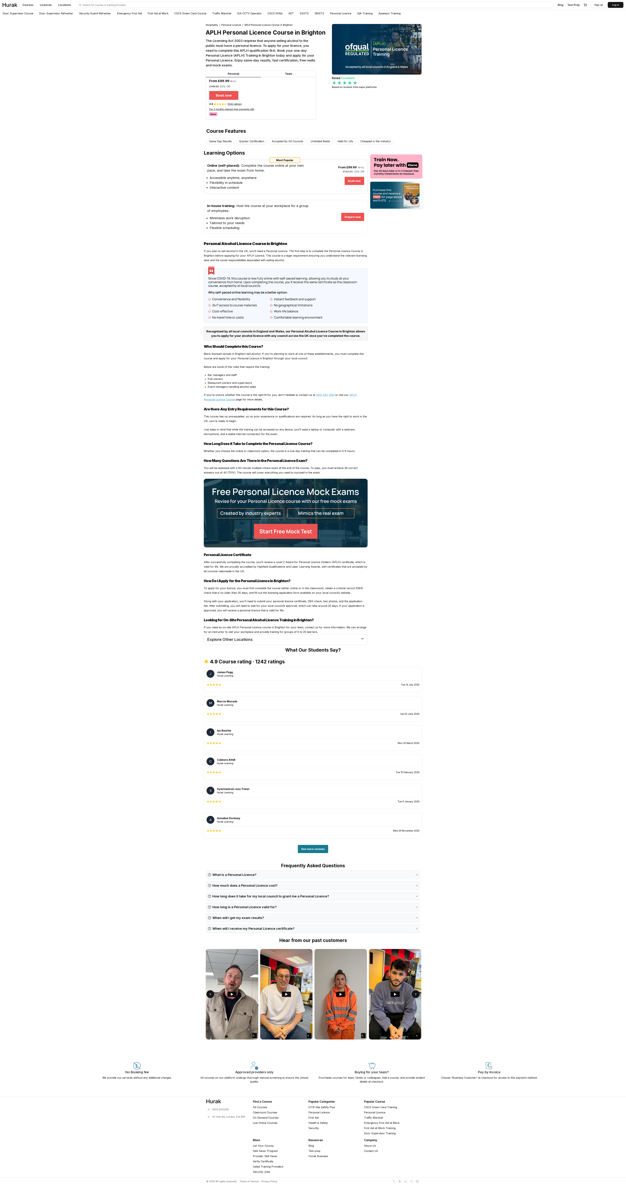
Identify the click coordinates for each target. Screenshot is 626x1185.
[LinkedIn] (405, 1181)
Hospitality (212, 24)
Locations (64, 5)
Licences (46, 5)
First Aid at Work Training (379, 1128)
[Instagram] (417, 1181)
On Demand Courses (266, 1117)
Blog (560, 5)
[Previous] (210, 994)
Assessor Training (389, 13)
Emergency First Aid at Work (382, 1122)
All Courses (260, 1107)
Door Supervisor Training (380, 1133)
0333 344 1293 (325, 395)
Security (313, 1128)
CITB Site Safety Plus (321, 1107)
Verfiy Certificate (263, 1161)
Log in (615, 4)
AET (291, 13)
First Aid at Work (158, 13)
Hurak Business (318, 1156)
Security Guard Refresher (95, 13)
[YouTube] (411, 1181)
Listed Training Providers (268, 1166)
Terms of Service (249, 1181)
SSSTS (304, 13)
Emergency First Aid (129, 13)
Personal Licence (340, 13)
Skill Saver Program (265, 1151)
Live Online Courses (265, 1122)
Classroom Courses (265, 1112)
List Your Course (263, 1145)
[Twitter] (399, 1181)
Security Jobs (261, 1171)
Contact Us (371, 1151)
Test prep (314, 1151)
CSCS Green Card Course (190, 13)
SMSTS (319, 13)
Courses (27, 5)
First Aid (313, 1117)
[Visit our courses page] (80, 5)
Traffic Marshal (221, 13)
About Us (370, 1145)
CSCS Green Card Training (380, 1107)
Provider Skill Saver (265, 1156)
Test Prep (573, 5)
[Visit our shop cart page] (585, 5)
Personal (233, 73)
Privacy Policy (269, 1181)
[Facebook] (394, 1181)
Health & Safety (318, 1122)
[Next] (416, 994)
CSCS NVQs (275, 13)
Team (288, 73)
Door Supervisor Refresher (56, 13)
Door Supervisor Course (18, 13)
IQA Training (365, 13)
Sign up (598, 4)
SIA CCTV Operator (249, 13)
